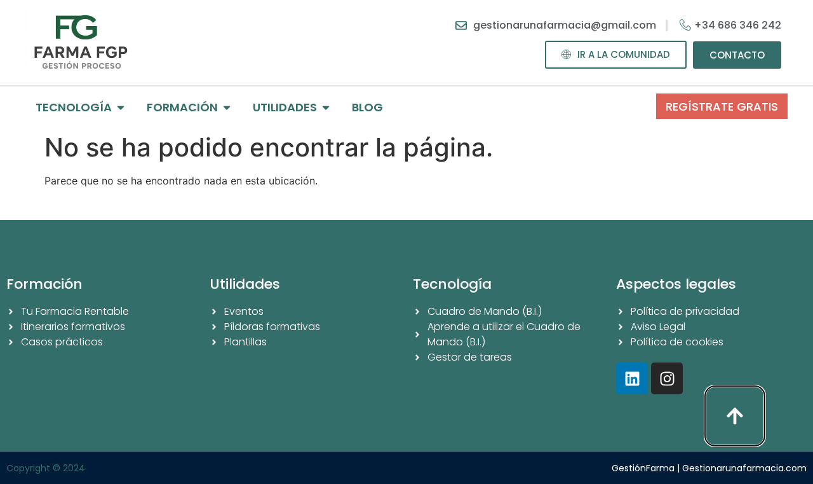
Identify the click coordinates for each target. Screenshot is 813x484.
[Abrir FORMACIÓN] (226, 107)
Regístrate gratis (722, 106)
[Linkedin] (632, 378)
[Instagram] (667, 378)
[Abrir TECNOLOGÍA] (120, 107)
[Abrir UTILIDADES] (326, 107)
